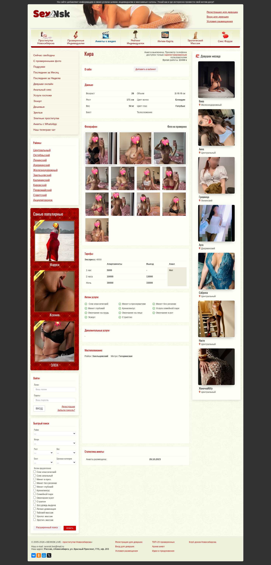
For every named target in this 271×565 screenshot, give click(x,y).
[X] (49, 555)
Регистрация (68, 406)
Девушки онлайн (43, 83)
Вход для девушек (218, 16)
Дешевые (39, 106)
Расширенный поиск (47, 527)
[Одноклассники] (39, 555)
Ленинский (40, 160)
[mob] (127, 14)
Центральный (42, 150)
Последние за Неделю (47, 78)
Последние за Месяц (46, 72)
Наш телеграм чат (44, 129)
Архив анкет (158, 546)
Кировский (39, 185)
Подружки (39, 66)
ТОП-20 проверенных (163, 542)
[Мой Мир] (44, 555)
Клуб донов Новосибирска (202, 542)
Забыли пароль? (66, 410)
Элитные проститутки (46, 118)
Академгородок (43, 200)
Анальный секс (42, 89)
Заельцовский (42, 175)
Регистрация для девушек (222, 12)
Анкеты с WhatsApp (45, 123)
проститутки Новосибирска (77, 542)
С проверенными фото (47, 60)
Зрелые (38, 112)
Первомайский (42, 190)
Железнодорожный (45, 170)
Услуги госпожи (42, 95)
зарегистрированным (175, 55)
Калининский (41, 180)
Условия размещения (220, 21)
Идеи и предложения (163, 551)
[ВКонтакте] (33, 555)
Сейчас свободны (44, 55)
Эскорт (37, 101)
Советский (40, 195)
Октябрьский (41, 155)
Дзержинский (41, 165)
